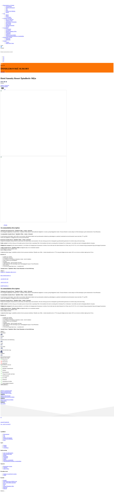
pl (3, 60)
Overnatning (5, 27)
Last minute (8, 30)
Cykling (5, 446)
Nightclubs (8, 39)
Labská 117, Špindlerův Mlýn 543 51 (8, 272)
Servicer (7, 26)
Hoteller (5, 455)
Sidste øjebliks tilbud (7, 454)
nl (3, 61)
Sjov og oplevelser (10, 19)
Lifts (7, 10)
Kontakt (5, 40)
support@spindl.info (5, 422)
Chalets (4, 458)
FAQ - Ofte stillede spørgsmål (9, 482)
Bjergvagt (5, 487)
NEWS (7, 12)
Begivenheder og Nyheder (8, 5)
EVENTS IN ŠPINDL (10, 11)
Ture (4, 13)
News (4, 440)
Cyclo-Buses (8, 17)
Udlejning (5, 467)
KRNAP (5, 488)
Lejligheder (8, 33)
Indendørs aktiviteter (10, 25)
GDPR (4, 475)
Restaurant (8, 38)
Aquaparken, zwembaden (11, 21)
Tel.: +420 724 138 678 (5, 424)
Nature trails (8, 24)
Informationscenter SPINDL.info (10, 481)
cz (3, 56)
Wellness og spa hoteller (11, 35)
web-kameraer (9, 6)
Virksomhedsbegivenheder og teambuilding (15, 36)
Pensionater (8, 32)
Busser (4, 483)
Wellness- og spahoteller (8, 460)
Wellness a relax (9, 20)
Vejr (7, 8)
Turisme (5, 445)
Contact (7, 42)
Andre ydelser (6, 468)
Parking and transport (10, 7)
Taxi (4, 485)
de (3, 58)
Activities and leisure (7, 18)
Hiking (7, 14)
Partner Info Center (10, 43)
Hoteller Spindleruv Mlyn (11, 31)
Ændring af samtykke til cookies (10, 474)
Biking (7, 16)
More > (2, 270)
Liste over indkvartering (8, 452)
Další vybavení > (4, 384)
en (3, 57)
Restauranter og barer (7, 37)
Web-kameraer (6, 434)
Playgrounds (8, 23)
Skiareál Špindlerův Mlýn (8, 486)
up (1, 417)
